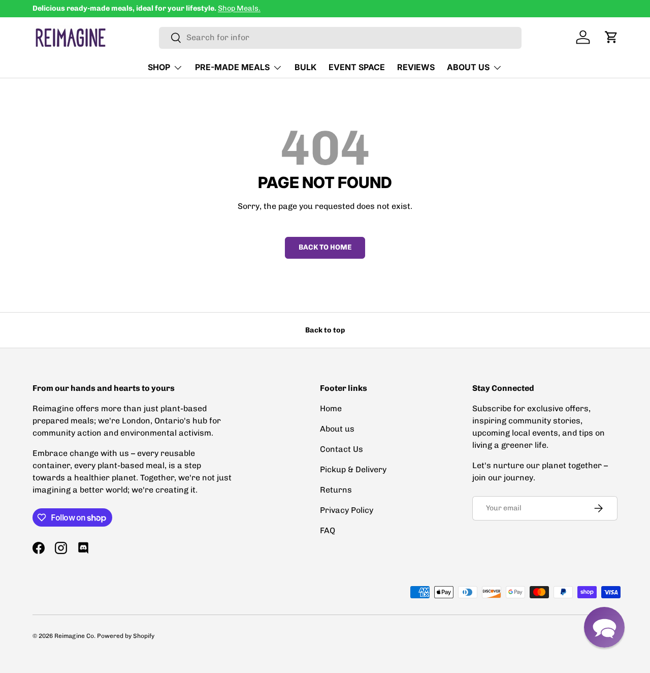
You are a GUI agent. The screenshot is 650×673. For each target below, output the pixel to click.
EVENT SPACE (357, 67)
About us (337, 429)
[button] (611, 37)
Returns (336, 490)
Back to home (325, 247)
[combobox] (340, 37)
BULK (305, 67)
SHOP (159, 67)
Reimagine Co (74, 635)
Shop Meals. (239, 8)
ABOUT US (468, 67)
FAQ (327, 530)
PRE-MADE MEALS (232, 67)
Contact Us (341, 449)
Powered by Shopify (125, 635)
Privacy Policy (346, 510)
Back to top (325, 330)
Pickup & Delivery (353, 469)
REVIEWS (416, 67)
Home (331, 408)
